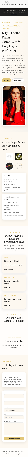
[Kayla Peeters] (6, 4)
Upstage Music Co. (11, 383)
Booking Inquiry (17, 454)
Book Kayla (6, 80)
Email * (5, 400)
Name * (6, 393)
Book (25, 4)
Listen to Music (18, 80)
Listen (16, 4)
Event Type (6, 407)
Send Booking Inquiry (14, 438)
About (12, 4)
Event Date (6, 414)
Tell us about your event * (10, 421)
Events (21, 4)
